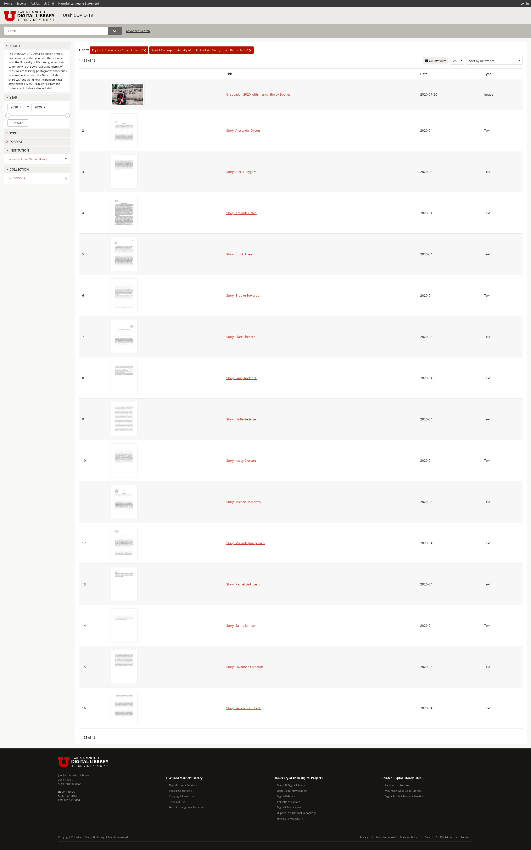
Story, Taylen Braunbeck (243, 708)
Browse (21, 3)
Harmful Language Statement (78, 3)
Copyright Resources (182, 796)
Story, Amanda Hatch (241, 213)
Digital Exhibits (286, 796)
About (15, 46)
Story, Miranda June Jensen (245, 543)
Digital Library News (289, 807)
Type (13, 133)
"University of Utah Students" (118, 50)
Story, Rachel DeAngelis (243, 584)
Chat (50, 3)
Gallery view (437, 61)
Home (8, 3)
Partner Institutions (397, 785)
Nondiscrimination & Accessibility (396, 837)
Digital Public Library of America (404, 796)
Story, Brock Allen (239, 254)
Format (16, 142)
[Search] (115, 31)
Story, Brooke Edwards (242, 295)
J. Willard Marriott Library (73, 775)
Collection (19, 169)
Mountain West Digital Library (403, 791)
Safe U (428, 837)
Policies (465, 837)
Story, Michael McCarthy (243, 502)
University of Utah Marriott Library (27, 159)
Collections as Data (288, 802)
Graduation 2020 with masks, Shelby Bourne (258, 94)
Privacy (364, 837)
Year (13, 97)
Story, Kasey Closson (241, 460)
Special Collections (180, 791)
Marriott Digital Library (291, 785)
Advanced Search (138, 31)
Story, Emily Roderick (241, 378)
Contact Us (68, 791)
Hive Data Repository (290, 818)
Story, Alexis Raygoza (241, 172)
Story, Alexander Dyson (243, 130)
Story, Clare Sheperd (240, 337)
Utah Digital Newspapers (292, 791)
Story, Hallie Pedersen (242, 419)
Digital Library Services (183, 785)
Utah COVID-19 (78, 15)
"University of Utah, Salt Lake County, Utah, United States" (200, 50)
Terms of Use (177, 802)
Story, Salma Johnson (241, 625)
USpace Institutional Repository (296, 813)
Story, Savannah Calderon (244, 667)
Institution (19, 150)
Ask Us (35, 3)
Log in (525, 3)
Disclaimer (446, 837)
